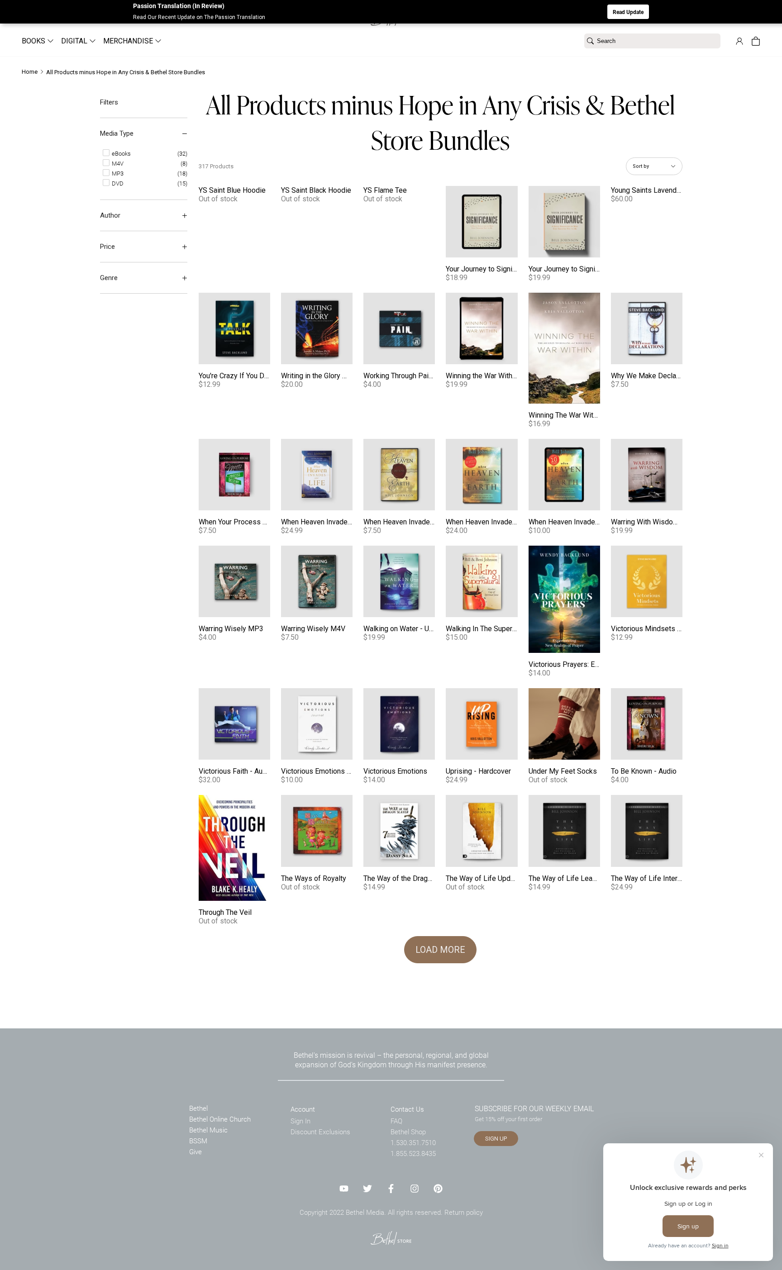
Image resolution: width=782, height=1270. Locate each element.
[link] (739, 41)
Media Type (117, 133)
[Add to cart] (508, 248)
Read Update (628, 11)
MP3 (117, 173)
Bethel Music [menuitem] (208, 1129)
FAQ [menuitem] (396, 1120)
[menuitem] (34, 41)
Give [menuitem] (195, 1151)
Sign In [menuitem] (300, 1120)
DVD (117, 183)
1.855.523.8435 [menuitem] (413, 1153)
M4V (117, 163)
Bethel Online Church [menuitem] (220, 1118)
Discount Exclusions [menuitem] (320, 1131)
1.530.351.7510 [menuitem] (413, 1142)
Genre (109, 278)
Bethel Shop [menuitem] (408, 1131)
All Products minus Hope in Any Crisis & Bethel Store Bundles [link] (125, 72)
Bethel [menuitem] (198, 1108)
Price (107, 247)
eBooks (120, 153)
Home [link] (30, 71)
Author (110, 215)
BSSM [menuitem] (198, 1140)
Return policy (463, 1212)
